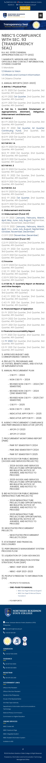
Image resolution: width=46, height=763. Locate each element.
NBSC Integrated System (11, 734)
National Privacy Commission (12, 713)
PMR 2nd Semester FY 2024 (24, 449)
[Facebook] (17, 8)
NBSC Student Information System (14, 738)
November (16, 231)
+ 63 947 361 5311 (10, 633)
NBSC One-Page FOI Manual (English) (30, 591)
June (15, 220)
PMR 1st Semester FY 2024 (24, 445)
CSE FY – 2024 (17, 375)
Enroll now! (25, 8)
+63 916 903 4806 (10, 668)
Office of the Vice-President (11, 691)
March (40, 217)
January (20, 217)
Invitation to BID (8, 741)
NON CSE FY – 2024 (20, 379)
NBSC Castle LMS (8, 726)
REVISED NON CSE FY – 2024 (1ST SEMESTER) (27, 385)
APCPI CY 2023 (17, 429)
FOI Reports (16, 600)
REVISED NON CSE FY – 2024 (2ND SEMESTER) (24, 392)
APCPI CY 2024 (17, 433)
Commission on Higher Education (14, 716)
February (31, 217)
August (27, 220)
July (21, 220)
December (28, 231)
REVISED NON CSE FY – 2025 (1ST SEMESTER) (27, 399)
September (38, 229)
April (4, 220)
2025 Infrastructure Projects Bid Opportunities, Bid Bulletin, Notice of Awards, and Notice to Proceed (26, 519)
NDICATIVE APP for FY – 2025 (26, 413)
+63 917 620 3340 (10, 664)
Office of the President (10, 688)
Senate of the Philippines (11, 695)
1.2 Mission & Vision (11, 71)
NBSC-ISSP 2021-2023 (21, 571)
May (9, 220)
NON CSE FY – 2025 (20, 409)
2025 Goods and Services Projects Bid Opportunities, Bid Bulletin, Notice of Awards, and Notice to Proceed (26, 484)
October (6, 231)
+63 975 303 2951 (10, 678)
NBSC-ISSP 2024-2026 (22, 566)
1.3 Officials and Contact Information (21, 74)
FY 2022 (9, 341)
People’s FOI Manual (20, 582)
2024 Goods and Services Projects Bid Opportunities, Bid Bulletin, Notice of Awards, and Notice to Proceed (26, 470)
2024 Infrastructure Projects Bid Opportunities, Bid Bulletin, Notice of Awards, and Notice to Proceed (26, 505)
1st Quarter (20, 96)
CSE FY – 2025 (17, 404)
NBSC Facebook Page (10, 730)
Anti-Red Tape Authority (11, 703)
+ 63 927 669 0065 (11, 654)
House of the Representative (12, 699)
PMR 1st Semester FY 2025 (24, 454)
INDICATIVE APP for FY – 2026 (26, 418)
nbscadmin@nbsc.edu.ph (27, 5)
